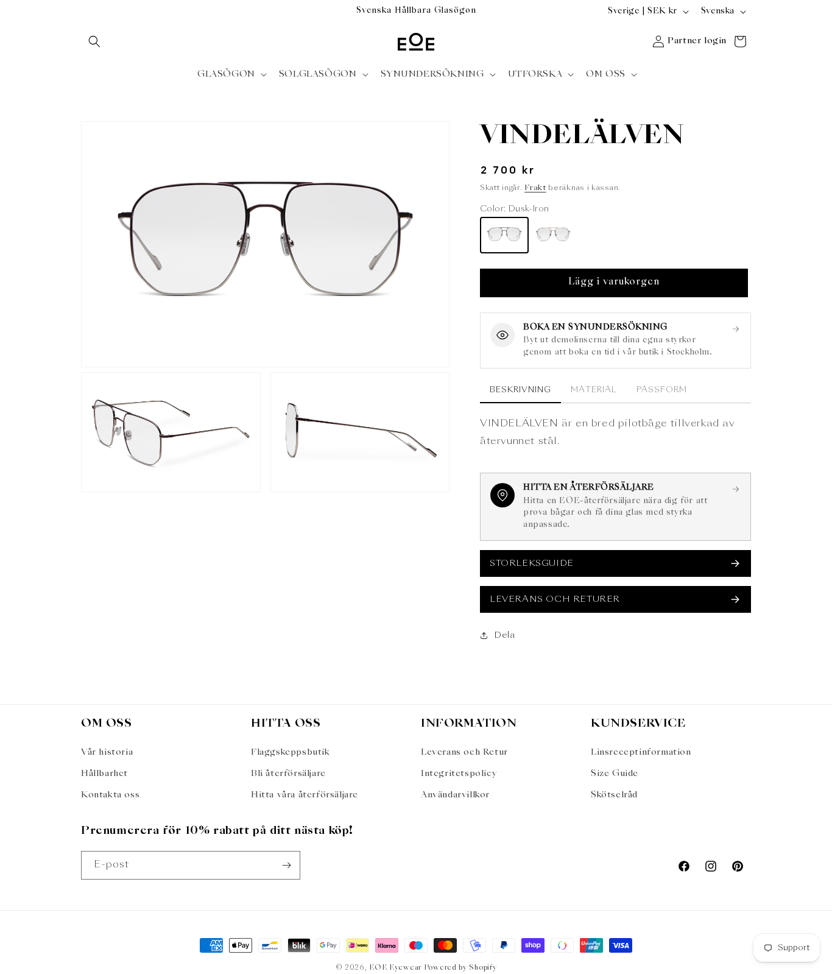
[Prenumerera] (286, 865)
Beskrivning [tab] (520, 390)
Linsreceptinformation (641, 752)
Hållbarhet (104, 773)
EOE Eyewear (395, 968)
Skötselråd (614, 795)
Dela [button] (504, 635)
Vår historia (107, 752)
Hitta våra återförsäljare (304, 795)
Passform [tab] (661, 390)
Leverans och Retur (464, 752)
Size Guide (614, 773)
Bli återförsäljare (288, 773)
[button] (94, 41)
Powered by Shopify (460, 968)
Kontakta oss (110, 795)
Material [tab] (593, 390)
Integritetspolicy (459, 773)
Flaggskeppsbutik (290, 752)
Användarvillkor (455, 795)
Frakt (535, 188)
